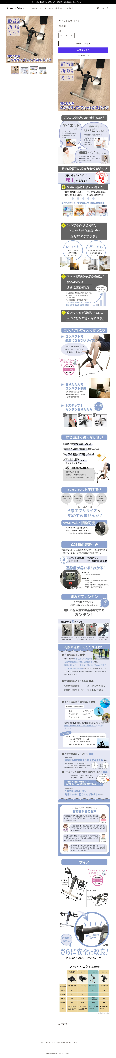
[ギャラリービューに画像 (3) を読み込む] (34, 70)
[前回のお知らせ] (6, 2)
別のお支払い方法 (83, 55)
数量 (60, 31)
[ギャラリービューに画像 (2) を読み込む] (24, 70)
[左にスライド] (8, 70)
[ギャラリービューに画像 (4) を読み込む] (43, 70)
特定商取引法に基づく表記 (67, 1042)
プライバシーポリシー (47, 1042)
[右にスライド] (50, 70)
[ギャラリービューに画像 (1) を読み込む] (15, 70)
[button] (98, 8)
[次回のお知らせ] (109, 2)
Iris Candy (54, 1053)
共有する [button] (64, 1024)
